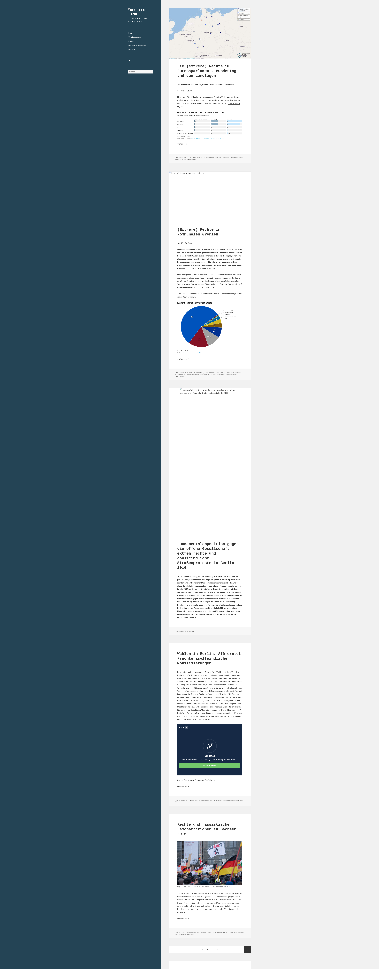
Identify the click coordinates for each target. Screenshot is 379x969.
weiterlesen (183, 144)
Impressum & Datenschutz (137, 45)
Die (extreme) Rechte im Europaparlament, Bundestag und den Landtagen (206, 71)
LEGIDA (214, 932)
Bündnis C (213, 372)
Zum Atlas (131, 49)
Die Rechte (238, 372)
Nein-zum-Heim (221, 932)
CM (227, 372)
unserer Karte (234, 103)
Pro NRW (222, 374)
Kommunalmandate (180, 374)
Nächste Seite (247, 949)
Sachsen (182, 934)
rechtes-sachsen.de (185, 896)
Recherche (200, 157)
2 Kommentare (193, 159)
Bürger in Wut (218, 157)
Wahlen (235, 374)
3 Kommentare (181, 376)
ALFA (219, 800)
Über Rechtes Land (134, 37)
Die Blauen (226, 157)
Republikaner (229, 374)
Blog (130, 33)
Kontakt (131, 41)
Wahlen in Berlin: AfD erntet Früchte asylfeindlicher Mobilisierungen (209, 659)
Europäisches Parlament (236, 157)
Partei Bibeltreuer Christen (199, 374)
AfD (206, 157)
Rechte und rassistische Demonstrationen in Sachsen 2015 (206, 829)
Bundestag (211, 157)
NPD (185, 159)
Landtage (178, 159)
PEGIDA (231, 932)
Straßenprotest (238, 800)
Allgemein (191, 631)
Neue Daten (193, 157)
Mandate (189, 374)
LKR (182, 159)
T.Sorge (197, 900)
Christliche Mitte (220, 372)
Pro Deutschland (215, 374)
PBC (209, 374)
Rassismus (237, 932)
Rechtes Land (208, 800)
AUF (208, 372)
